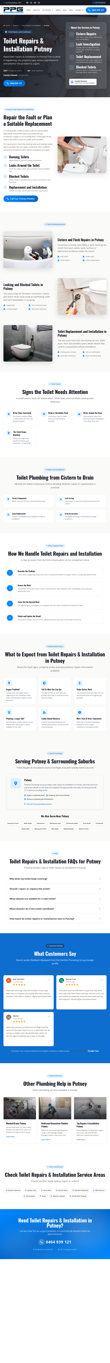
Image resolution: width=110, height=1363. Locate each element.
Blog (64, 10)
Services (16, 25)
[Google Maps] (93, 1051)
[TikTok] (38, 2)
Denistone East (55, 823)
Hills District (99, 1190)
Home (28, 10)
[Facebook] (27, 2)
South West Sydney (79, 1196)
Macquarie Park (40, 829)
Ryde (44, 1196)
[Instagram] (31, 2)
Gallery (58, 10)
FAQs (71, 10)
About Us (36, 10)
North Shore (63, 1190)
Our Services (46, 10)
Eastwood (99, 823)
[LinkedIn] (35, 2)
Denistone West (72, 823)
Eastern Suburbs (14, 1190)
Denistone (40, 823)
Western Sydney (59, 1196)
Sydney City (31, 1190)
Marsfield (54, 829)
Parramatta (30, 1196)
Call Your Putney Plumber (22, 198)
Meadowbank (69, 829)
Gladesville (25, 829)
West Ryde (28, 823)
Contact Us (79, 10)
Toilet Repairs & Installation (31, 25)
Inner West (47, 1190)
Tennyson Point (13, 823)
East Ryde (87, 823)
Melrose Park (84, 829)
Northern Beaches (81, 1190)
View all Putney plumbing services (39, 804)
